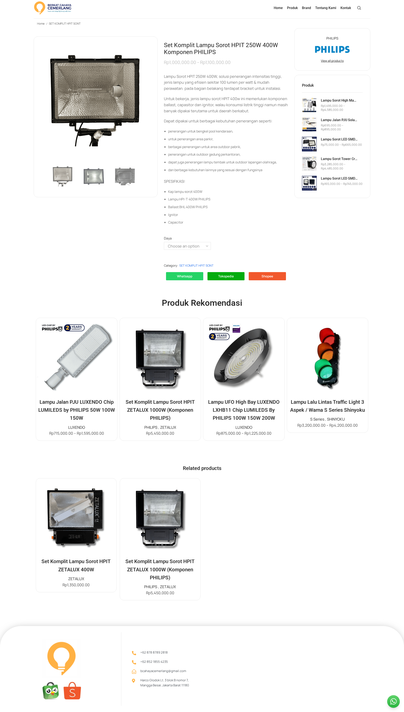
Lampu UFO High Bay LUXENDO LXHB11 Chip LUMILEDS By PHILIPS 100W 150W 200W (244, 410)
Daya (168, 238)
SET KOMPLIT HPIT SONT (65, 23)
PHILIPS (150, 427)
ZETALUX (168, 427)
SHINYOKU (336, 419)
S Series (317, 419)
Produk (292, 8)
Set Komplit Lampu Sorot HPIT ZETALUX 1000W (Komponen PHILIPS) (160, 410)
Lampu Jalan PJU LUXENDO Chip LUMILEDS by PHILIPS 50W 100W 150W (76, 410)
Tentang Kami (325, 8)
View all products (332, 61)
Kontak (345, 8)
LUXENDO (76, 427)
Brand (306, 8)
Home (278, 8)
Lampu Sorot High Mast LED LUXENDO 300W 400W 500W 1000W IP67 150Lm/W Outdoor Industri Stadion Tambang (339, 100)
